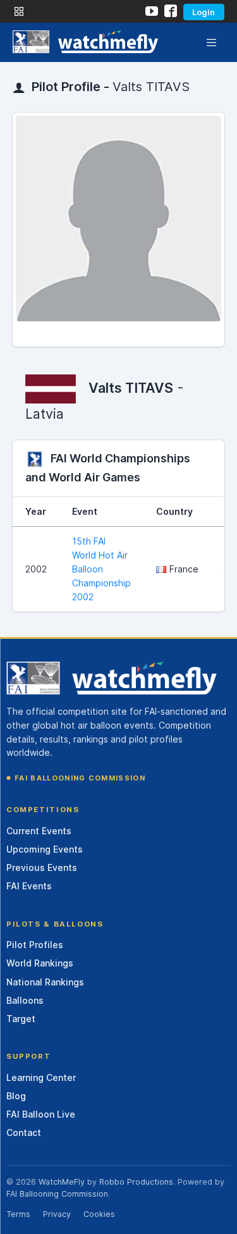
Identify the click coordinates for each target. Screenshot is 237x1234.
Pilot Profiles (34, 944)
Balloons (25, 1000)
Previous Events (41, 867)
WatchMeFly (62, 1182)
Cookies (99, 1214)
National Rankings (45, 982)
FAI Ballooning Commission (80, 778)
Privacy (57, 1214)
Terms (18, 1214)
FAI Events (29, 885)
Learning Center (41, 1077)
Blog (16, 1095)
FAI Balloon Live (40, 1114)
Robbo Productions (136, 1182)
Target (20, 1018)
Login (203, 12)
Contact (23, 1132)
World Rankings (39, 963)
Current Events (38, 830)
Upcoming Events (44, 849)
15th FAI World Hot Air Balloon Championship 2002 (101, 569)
